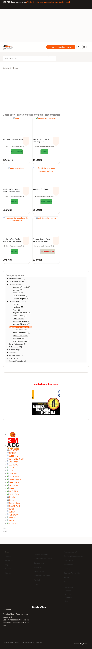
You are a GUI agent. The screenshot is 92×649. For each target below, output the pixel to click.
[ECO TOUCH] (13, 465)
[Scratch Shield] (13, 503)
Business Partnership (42, 576)
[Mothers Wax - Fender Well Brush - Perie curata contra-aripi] (16, 219)
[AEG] (13, 446)
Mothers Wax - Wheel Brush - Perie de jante (11, 190)
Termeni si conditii (41, 554)
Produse (7, 556)
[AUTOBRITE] (13, 450)
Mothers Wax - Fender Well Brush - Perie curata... (13, 240)
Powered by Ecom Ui (81, 644)
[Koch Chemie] (13, 476)
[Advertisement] (46, 25)
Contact (7, 569)
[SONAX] (11, 512)
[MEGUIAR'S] (13, 482)
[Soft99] (10, 509)
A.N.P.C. (37, 580)
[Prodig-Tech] (13, 494)
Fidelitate (7, 573)
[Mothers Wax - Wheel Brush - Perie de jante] (16, 168)
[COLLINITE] (12, 456)
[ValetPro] (11, 518)
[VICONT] (11, 521)
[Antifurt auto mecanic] (45, 401)
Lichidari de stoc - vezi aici (62, 47)
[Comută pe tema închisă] (78, 47)
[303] (13, 434)
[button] (5, 93)
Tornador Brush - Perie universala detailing (41, 240)
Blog (6, 565)
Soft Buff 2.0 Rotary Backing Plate (16, 139)
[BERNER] (11, 453)
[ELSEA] (10, 468)
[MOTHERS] (12, 491)
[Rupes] (10, 500)
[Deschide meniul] (84, 47)
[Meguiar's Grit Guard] (46, 169)
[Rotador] (11, 497)
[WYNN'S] (11, 524)
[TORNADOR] (13, 515)
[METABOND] (13, 485)
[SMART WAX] (13, 506)
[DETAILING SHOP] (15, 459)
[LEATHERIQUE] (14, 479)
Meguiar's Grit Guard (41, 189)
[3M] (13, 440)
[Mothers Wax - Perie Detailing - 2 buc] (46, 118)
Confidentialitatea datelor (43, 559)
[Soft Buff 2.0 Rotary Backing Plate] (16, 118)
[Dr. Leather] (12, 462)
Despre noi (8, 560)
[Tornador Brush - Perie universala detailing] (46, 218)
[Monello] (11, 488)
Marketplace (39, 571)
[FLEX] (10, 471)
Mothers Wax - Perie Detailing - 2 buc (41, 141)
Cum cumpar (39, 563)
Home (6, 552)
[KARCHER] (12, 473)
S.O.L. (36, 584)
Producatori (38, 567)
